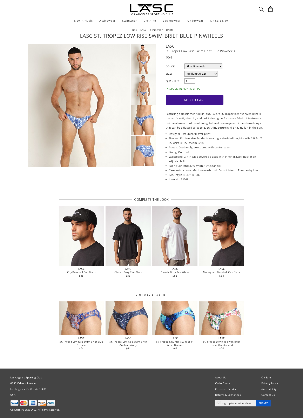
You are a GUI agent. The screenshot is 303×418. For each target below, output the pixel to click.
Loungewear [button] (172, 20)
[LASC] (151, 5)
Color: (171, 66)
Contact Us (268, 395)
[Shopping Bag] (270, 9)
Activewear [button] (107, 20)
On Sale (266, 377)
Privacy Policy (269, 383)
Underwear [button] (195, 20)
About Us (220, 377)
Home (133, 30)
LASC (170, 46)
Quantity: (173, 81)
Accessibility (268, 389)
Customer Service (226, 389)
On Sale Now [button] (219, 20)
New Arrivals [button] (83, 20)
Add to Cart (194, 100)
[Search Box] (261, 9)
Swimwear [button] (129, 20)
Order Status (223, 383)
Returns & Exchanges (228, 395)
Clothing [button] (150, 20)
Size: (169, 73)
